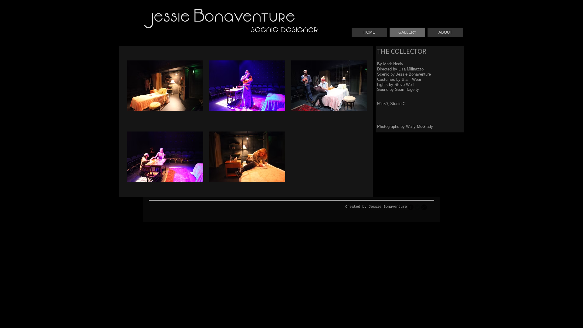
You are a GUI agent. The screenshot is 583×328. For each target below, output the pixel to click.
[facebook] (411, 207)
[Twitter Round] (417, 207)
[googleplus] (424, 207)
